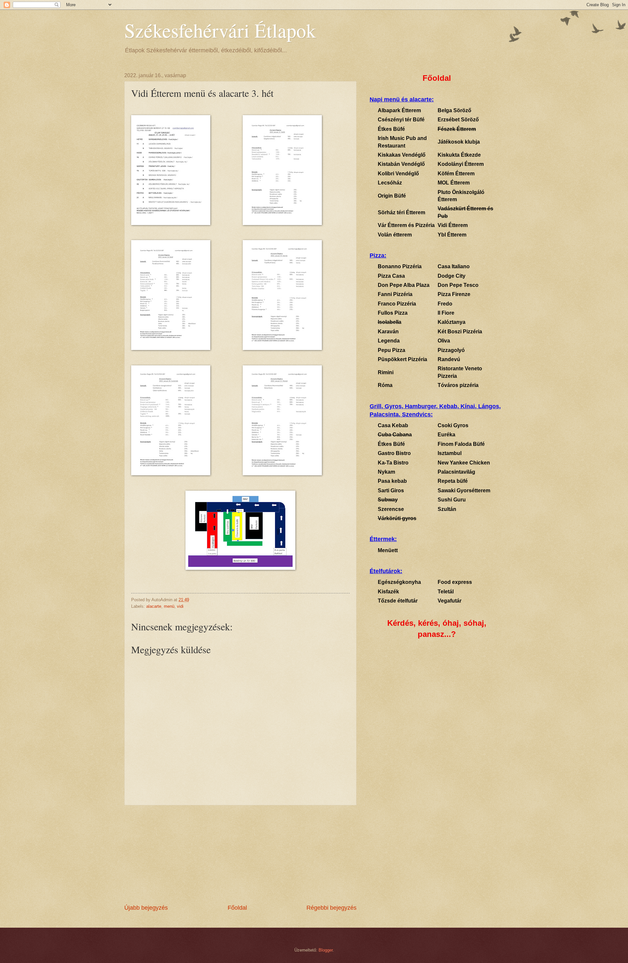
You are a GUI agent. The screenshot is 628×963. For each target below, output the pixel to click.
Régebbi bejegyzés (331, 907)
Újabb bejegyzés (146, 907)
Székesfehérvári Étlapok (220, 30)
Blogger (326, 950)
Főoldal (237, 907)
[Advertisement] (240, 854)
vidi (180, 606)
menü (169, 606)
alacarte (153, 606)
